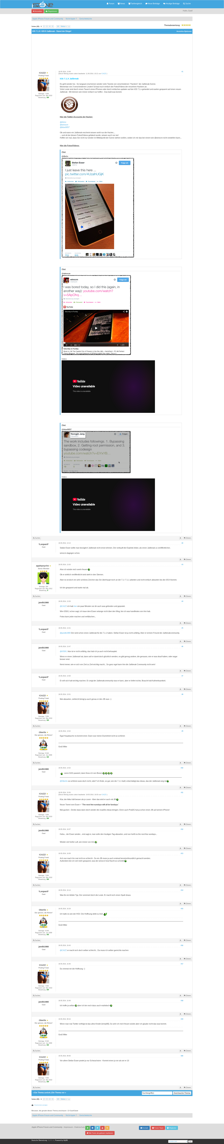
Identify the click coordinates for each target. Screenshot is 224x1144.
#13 (182, 853)
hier (75, 606)
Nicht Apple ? (71, 19)
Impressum (68, 1127)
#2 (182, 543)
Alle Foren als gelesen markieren (100, 1133)
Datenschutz (79, 1127)
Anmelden (38, 11)
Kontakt (145, 1128)
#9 (182, 731)
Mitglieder (172, 1128)
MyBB (65, 1140)
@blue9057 (65, 127)
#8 (182, 694)
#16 (182, 945)
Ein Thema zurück (42, 1093)
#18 (182, 1000)
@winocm (64, 125)
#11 (182, 792)
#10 (182, 768)
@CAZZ (63, 606)
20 (58, 26)
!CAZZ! (103, 73)
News (122, 4)
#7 (182, 676)
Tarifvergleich (136, 4)
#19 (182, 1019)
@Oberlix (64, 781)
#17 (182, 964)
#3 (182, 564)
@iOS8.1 (63, 651)
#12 (182, 829)
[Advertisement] (112, 53)
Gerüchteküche (85, 19)
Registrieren (52, 11)
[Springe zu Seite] (69, 26)
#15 (182, 909)
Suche (188, 4)
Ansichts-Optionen (184, 31)
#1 (182, 71)
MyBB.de (51, 1140)
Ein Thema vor (58, 1093)
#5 (182, 628)
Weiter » (63, 26)
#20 (182, 1056)
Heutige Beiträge (172, 4)
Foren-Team (158, 1128)
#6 (182, 646)
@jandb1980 (65, 633)
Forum (111, 4)
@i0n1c (63, 122)
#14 (182, 890)
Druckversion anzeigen (40, 1105)
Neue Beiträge (153, 4)
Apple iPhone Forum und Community (47, 19)
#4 (182, 601)
